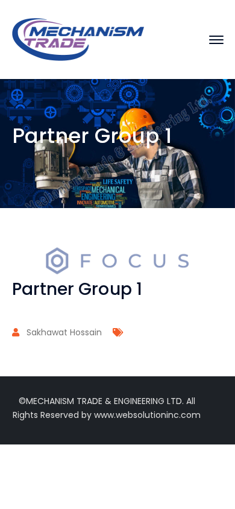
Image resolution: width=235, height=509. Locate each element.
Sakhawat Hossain (64, 332)
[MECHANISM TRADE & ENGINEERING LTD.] (78, 39)
